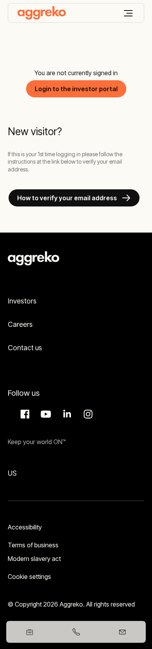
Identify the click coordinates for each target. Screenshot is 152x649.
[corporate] (42, 13)
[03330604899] (76, 632)
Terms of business (33, 545)
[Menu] (128, 13)
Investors (22, 301)
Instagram (87, 414)
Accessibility (25, 527)
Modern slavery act (34, 559)
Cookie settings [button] (29, 576)
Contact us (25, 348)
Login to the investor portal (76, 89)
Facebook (24, 414)
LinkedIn (66, 414)
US (12, 473)
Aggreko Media (45, 414)
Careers (20, 324)
